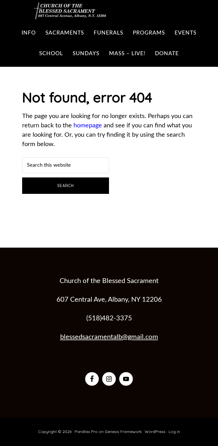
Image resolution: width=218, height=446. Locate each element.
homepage (88, 125)
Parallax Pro (86, 431)
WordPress (155, 431)
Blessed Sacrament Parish (67, 10)
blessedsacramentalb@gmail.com (109, 337)
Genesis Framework (123, 431)
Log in (174, 431)
